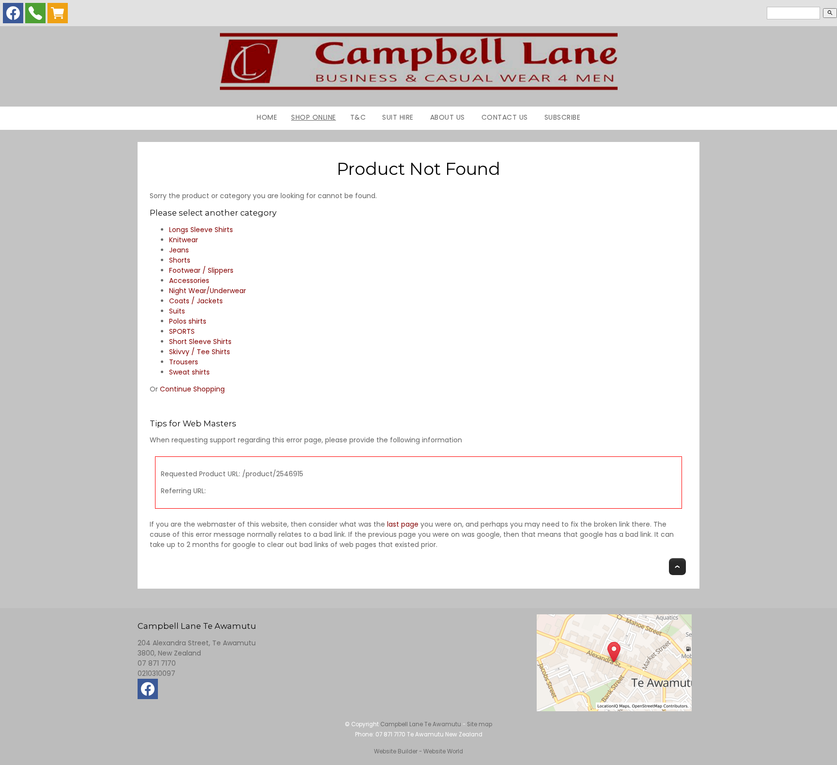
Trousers (183, 362)
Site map (479, 724)
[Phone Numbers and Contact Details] (35, 15)
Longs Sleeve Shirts (201, 229)
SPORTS (182, 331)
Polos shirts (187, 321)
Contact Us (504, 117)
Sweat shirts (189, 372)
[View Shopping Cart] (57, 15)
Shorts (179, 260)
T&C (358, 117)
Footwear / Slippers (201, 270)
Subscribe (562, 117)
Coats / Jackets (196, 301)
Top (677, 566)
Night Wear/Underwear (207, 291)
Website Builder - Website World (418, 751)
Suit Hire (398, 117)
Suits (177, 311)
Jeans (179, 250)
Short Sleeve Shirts (200, 341)
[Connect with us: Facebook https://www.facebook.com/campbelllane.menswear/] (13, 15)
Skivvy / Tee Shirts (199, 352)
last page (402, 524)
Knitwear (183, 240)
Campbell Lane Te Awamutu (420, 724)
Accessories (189, 280)
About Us (447, 117)
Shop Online (313, 117)
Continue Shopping (192, 389)
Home (267, 117)
